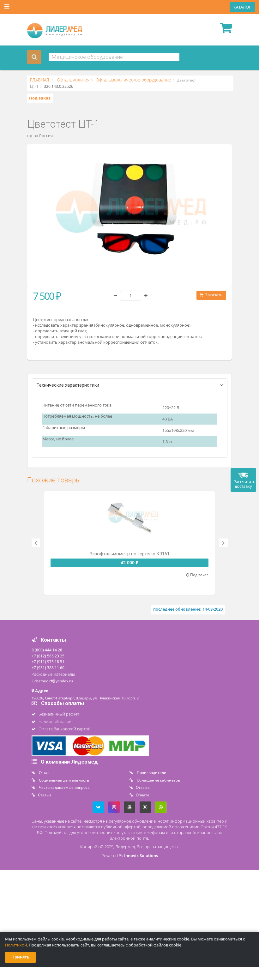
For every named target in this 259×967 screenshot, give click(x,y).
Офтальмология (72, 80)
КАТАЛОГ (242, 7)
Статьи (44, 794)
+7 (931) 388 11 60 (48, 667)
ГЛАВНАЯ (40, 80)
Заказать (213, 295)
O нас (43, 772)
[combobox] (114, 57)
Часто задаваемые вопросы (64, 787)
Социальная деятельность (63, 780)
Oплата (142, 794)
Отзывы (143, 787)
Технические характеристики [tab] (67, 385)
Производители (151, 772)
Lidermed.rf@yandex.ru (52, 680)
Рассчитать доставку (244, 484)
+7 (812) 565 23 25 (48, 655)
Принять (20, 957)
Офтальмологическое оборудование (132, 80)
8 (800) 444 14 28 (47, 649)
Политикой (16, 945)
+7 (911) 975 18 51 (48, 661)
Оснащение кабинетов (158, 780)
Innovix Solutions (141, 855)
